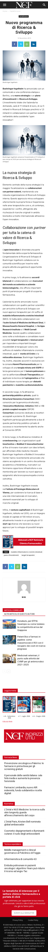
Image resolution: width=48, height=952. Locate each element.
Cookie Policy (33, 920)
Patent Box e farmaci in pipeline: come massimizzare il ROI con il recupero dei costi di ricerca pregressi (31, 642)
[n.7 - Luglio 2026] (24, 705)
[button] (4, 5)
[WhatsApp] (26, 44)
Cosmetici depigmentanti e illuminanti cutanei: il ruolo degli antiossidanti (24, 832)
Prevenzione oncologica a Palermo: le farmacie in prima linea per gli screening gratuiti (24, 766)
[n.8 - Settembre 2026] (8, 541)
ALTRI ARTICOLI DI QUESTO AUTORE (19, 614)
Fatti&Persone (15, 11)
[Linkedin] (33, 44)
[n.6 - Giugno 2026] (38, 705)
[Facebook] (14, 44)
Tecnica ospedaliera (12, 844)
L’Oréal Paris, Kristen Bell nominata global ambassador (22, 823)
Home (5, 11)
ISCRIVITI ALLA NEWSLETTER (24, 913)
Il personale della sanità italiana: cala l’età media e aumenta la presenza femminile (23, 778)
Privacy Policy (18, 920)
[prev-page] (4, 671)
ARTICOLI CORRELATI (13, 610)
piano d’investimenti (11, 555)
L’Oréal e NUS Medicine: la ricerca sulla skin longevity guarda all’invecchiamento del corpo (24, 812)
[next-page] (8, 671)
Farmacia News (10, 757)
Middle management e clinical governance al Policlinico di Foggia (22, 851)
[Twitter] (20, 44)
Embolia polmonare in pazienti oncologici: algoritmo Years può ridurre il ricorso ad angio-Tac (24, 868)
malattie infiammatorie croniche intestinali (26, 552)
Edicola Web (7, 721)
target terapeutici (28, 555)
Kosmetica (8, 804)
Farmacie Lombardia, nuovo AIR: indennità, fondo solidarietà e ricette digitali (23, 790)
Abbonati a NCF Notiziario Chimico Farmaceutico (30, 542)
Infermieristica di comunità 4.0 (20, 859)
